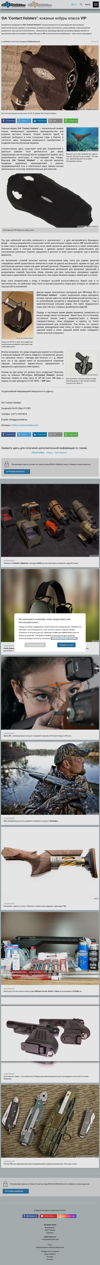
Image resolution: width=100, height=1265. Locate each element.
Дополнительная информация (64, 638)
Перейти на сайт (66, 645)
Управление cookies (35, 645)
